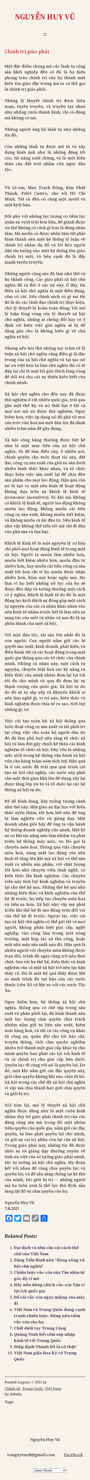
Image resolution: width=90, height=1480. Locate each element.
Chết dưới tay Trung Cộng (40, 1328)
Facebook (73, 1455)
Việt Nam (53, 1388)
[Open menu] (45, 34)
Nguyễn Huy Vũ (45, 16)
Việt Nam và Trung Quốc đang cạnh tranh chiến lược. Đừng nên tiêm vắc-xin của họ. (49, 1316)
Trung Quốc (32, 1388)
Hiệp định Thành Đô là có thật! (45, 1346)
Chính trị (12, 1388)
